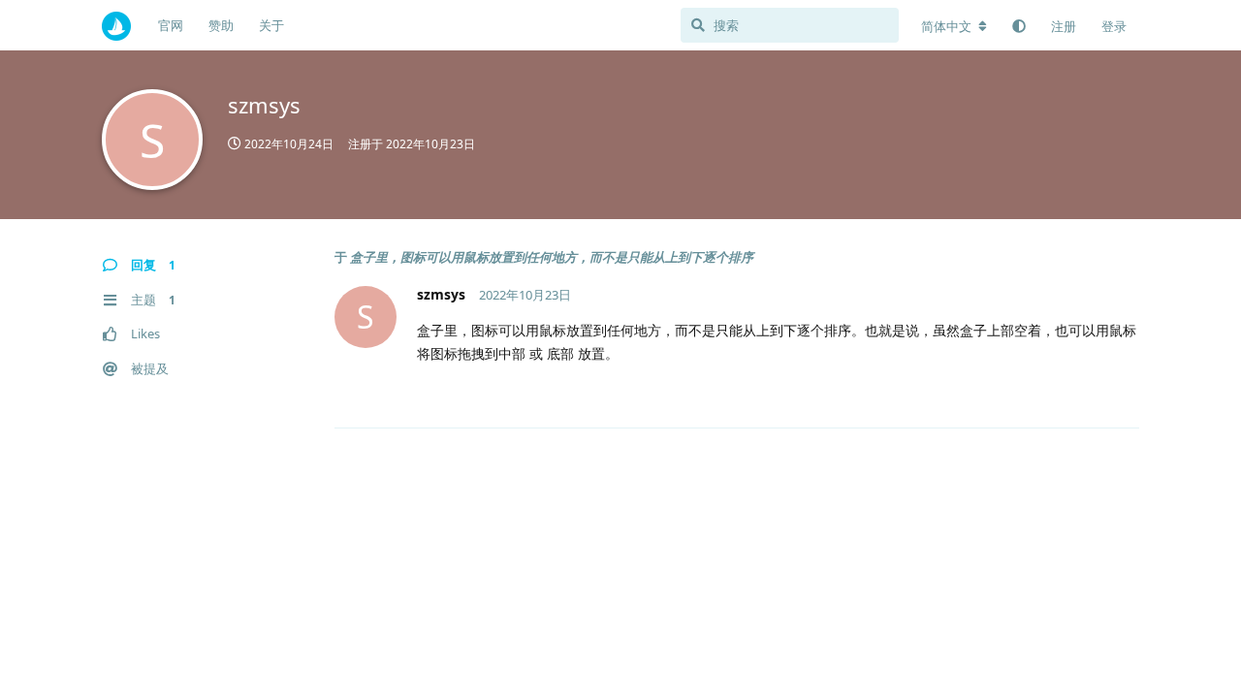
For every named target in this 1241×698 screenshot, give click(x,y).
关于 (271, 25)
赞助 (221, 25)
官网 (170, 25)
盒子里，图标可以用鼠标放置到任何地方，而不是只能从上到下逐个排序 (551, 257)
